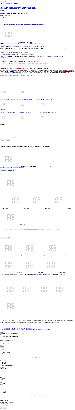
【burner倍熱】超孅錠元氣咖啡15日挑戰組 (8, 54)
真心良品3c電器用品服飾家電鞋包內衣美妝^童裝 (18, 8)
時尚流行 (8, 343)
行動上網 (2, 46)
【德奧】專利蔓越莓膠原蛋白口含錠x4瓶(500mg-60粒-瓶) (29, 99)
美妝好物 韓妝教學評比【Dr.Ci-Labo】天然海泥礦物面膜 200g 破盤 (14, 327)
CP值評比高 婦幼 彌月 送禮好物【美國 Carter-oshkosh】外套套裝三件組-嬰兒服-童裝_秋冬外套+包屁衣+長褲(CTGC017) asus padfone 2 (26, 329)
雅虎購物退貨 (3, 109)
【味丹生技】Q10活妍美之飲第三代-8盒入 (46, 99)
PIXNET (30, 395)
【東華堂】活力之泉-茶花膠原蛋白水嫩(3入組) (9, 112)
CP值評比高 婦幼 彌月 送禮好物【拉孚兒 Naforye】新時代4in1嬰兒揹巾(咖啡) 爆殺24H (17, 328)
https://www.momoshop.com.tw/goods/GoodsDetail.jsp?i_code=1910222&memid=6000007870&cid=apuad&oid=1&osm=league (25, 43)
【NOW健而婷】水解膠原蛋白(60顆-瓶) (26, 112)
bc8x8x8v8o (2, 334)
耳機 (1, 56)
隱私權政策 (43, 395)
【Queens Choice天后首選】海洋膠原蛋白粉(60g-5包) (48, 112)
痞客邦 (8, 340)
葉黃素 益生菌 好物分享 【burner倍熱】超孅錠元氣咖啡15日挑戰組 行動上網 (23, 24)
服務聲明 (47, 395)
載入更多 (2, 347)
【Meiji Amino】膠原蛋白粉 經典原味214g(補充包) (9, 99)
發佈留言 (2, 353)
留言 (11, 340)
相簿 (3, 17)
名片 (3, 20)
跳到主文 (2, 10)
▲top (1, 345)
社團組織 (8, 15)
